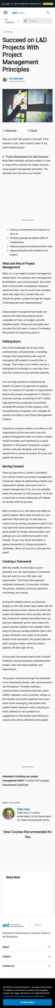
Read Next (13, 877)
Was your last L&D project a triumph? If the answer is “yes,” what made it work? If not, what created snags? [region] (25, 143)
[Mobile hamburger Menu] (5, 12)
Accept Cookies (28, 1002)
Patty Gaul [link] (18, 78)
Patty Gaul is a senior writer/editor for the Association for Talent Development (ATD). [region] (34, 816)
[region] (27, 993)
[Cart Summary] (49, 12)
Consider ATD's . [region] (25, 780)
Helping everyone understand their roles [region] (31, 246)
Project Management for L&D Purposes (27, 156)
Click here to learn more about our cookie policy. (24, 996)
